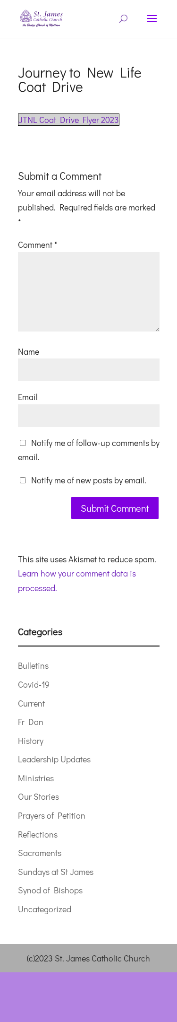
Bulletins (33, 665)
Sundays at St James (55, 871)
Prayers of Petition (51, 815)
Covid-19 (34, 684)
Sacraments (39, 852)
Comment (37, 244)
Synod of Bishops (50, 890)
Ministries (36, 778)
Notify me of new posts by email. (88, 480)
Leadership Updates (54, 759)
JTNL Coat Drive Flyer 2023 (68, 119)
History (30, 740)
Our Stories (38, 796)
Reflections (38, 834)
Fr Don (30, 721)
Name (28, 351)
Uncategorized (44, 909)
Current (31, 703)
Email (28, 396)
